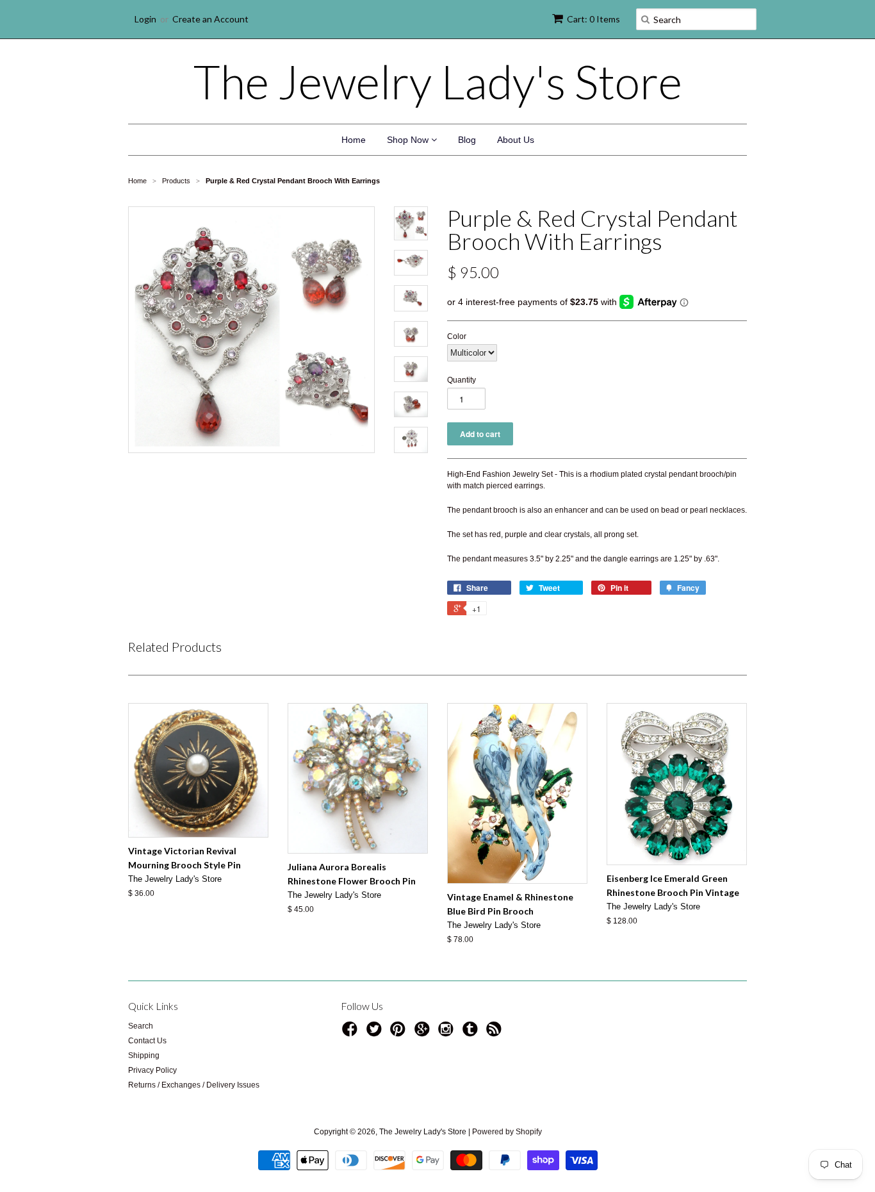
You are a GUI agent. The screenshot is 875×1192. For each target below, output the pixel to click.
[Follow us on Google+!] (424, 1033)
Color (456, 336)
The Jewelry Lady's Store (437, 81)
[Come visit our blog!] (472, 1033)
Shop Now (409, 140)
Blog (467, 140)
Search (140, 1026)
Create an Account (210, 18)
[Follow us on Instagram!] (447, 1033)
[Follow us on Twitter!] (376, 1033)
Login (145, 18)
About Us (515, 140)
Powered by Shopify (507, 1131)
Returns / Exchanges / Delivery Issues (193, 1084)
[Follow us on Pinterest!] (399, 1033)
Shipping (143, 1055)
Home (353, 140)
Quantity (461, 380)
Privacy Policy (152, 1070)
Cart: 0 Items (593, 18)
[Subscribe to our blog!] (495, 1033)
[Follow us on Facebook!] (351, 1033)
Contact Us (147, 1040)
